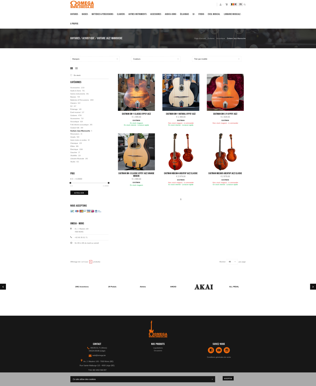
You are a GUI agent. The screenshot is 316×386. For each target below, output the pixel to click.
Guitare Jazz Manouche (80, 131)
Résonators (74, 134)
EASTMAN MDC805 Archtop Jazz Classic (225, 173)
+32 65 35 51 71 (81, 237)
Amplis (73, 137)
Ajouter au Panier (137, 93)
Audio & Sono (75, 91)
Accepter (228, 378)
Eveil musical (214, 14)
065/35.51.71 (95, 348)
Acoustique (220, 38)
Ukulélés (73, 155)
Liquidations (158, 348)
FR (241, 4)
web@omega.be (99, 355)
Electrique (74, 149)
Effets (72, 146)
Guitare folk (74, 128)
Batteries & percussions (102, 14)
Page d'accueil (200, 38)
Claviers (121, 14)
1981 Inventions (82, 287)
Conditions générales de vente (219, 357)
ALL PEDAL (234, 287)
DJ (194, 14)
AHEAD (173, 287)
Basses (85, 14)
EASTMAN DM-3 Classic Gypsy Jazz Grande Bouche (136, 174)
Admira (143, 287)
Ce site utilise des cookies (84, 379)
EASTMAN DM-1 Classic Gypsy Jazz (136, 113)
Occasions (158, 351)
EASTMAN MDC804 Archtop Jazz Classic (181, 173)
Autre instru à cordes (78, 140)
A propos (74, 23)
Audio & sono (170, 14)
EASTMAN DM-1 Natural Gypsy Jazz (181, 113)
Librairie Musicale (232, 14)
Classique (74, 143)
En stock (77, 75)
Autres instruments (137, 14)
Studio (201, 14)
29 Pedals (112, 287)
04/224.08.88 (94, 351)
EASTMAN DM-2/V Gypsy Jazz (225, 113)
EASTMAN (136, 120)
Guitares (74, 14)
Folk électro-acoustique (79, 125)
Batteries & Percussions (79, 100)
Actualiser (79, 193)
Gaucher (73, 152)
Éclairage (184, 14)
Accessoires (155, 14)
